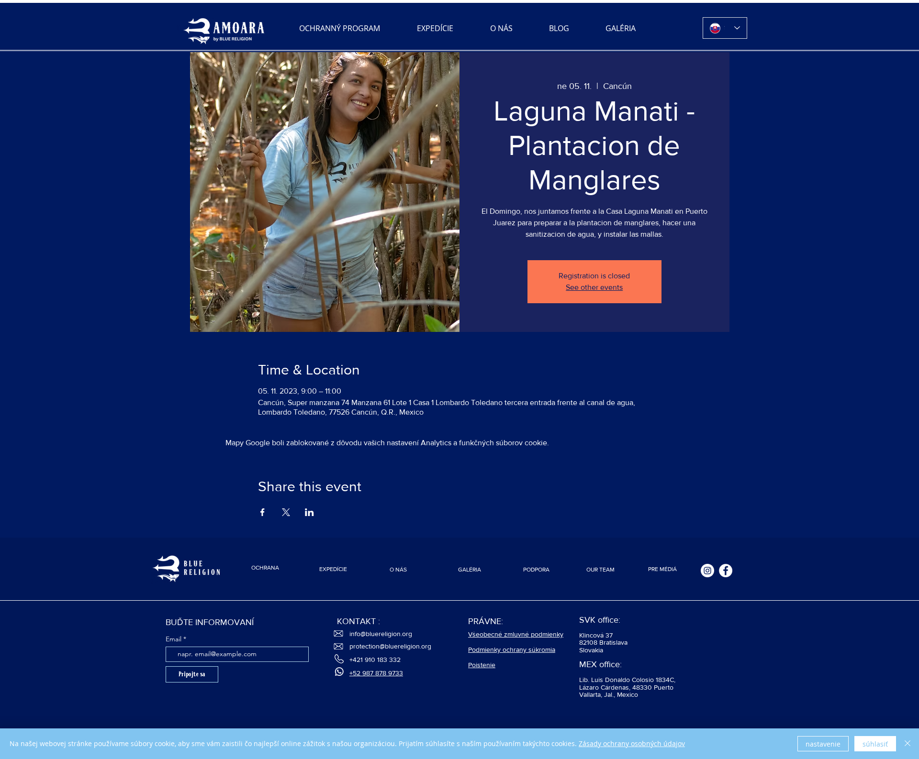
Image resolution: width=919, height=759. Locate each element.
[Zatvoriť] (907, 743)
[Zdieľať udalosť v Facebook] (262, 512)
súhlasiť (875, 743)
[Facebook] (725, 570)
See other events (594, 287)
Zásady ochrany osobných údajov (632, 743)
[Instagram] (707, 570)
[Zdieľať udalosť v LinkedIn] (309, 512)
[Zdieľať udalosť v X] (286, 512)
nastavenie (823, 743)
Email (173, 639)
